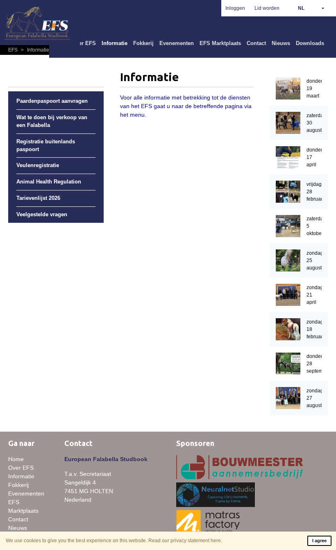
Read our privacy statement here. (185, 540)
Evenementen (176, 43)
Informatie (114, 43)
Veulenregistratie (37, 165)
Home (16, 459)
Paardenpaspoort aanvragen (52, 101)
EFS (13, 50)
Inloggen (235, 8)
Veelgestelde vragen (41, 214)
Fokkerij (143, 43)
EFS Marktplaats (220, 43)
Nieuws (281, 43)
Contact (256, 43)
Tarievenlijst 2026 (38, 198)
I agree (319, 540)
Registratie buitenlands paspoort (45, 145)
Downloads (310, 43)
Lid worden (266, 8)
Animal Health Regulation (48, 182)
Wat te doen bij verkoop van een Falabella (51, 121)
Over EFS (84, 43)
